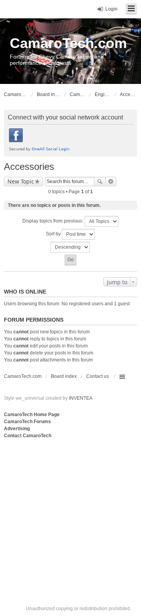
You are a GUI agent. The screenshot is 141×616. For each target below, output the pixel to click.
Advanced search (111, 181)
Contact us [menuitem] (97, 376)
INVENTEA (80, 398)
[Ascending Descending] (70, 247)
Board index (64, 376)
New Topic (20, 181)
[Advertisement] (70, 514)
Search (100, 181)
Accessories (29, 166)
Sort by (54, 234)
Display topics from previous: (53, 221)
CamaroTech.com (68, 43)
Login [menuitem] (111, 9)
